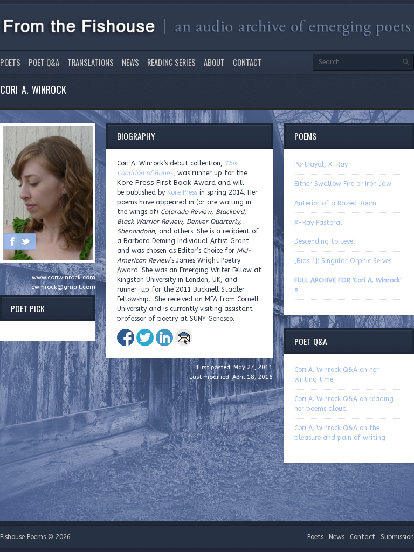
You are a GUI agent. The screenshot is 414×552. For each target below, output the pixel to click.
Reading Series (171, 62)
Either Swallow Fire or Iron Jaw (342, 184)
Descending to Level (324, 241)
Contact (247, 62)
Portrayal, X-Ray (321, 164)
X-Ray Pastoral (318, 222)
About (214, 62)
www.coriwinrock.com (63, 277)
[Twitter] (25, 241)
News (130, 62)
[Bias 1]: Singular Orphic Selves (342, 261)
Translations (90, 62)
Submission (397, 537)
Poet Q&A (44, 62)
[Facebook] (12, 241)
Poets (10, 62)
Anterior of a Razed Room (335, 203)
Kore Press (182, 192)
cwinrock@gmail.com (63, 287)
